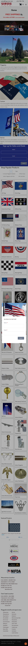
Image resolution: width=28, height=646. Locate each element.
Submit (20, 338)
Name (5, 322)
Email (5, 330)
